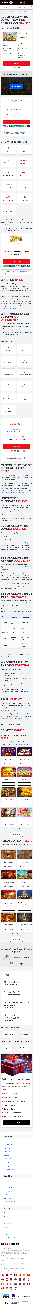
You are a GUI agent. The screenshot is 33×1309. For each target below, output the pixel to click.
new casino (26, 691)
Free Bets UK (7, 1195)
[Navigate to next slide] (29, 1034)
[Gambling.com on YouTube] (6, 1244)
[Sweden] (11, 1288)
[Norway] (24, 1284)
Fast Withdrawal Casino (10, 1198)
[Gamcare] (13, 1296)
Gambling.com (4, 11)
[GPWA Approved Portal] (25, 1302)
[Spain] (7, 1288)
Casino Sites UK (8, 1141)
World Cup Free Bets (9, 1166)
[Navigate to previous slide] (3, 1034)
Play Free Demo (8, 764)
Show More (16, 834)
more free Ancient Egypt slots (15, 493)
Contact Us (7, 1223)
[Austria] (11, 1275)
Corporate (6, 1227)
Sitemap (6, 1234)
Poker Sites (6, 1162)
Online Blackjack (8, 1187)
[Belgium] (15, 1275)
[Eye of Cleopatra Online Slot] (28, 1275)
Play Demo (16, 86)
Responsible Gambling (9, 1231)
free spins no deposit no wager (10, 552)
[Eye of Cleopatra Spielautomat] (11, 1279)
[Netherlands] (15, 1284)
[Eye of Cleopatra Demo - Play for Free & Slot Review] (2, 1275)
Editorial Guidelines (9, 1220)
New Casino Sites (8, 1159)
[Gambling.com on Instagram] (13, 1244)
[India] (28, 1279)
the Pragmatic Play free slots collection (18, 744)
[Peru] (28, 1284)
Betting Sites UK (8, 1148)
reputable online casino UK (9, 490)
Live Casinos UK (8, 1144)
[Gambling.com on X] (2, 1244)
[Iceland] (20, 1279)
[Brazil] (24, 1275)
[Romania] (2, 1288)
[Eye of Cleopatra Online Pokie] (20, 1284)
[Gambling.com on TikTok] (17, 1244)
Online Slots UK (8, 1180)
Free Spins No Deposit (9, 1202)
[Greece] (15, 1279)
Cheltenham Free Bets (10, 1169)
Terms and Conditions (8, 1263)
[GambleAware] (24, 1296)
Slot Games (26, 11)
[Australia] (7, 1275)
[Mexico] (11, 1284)
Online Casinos (13, 11)
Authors (6, 1216)
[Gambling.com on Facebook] (10, 1244)
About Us (6, 1213)
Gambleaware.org (20, 132)
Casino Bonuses (8, 1184)
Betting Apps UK (8, 1151)
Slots (20, 11)
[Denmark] (7, 1279)
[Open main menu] (2, 2)
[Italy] (7, 1284)
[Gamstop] (6, 1296)
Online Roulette (8, 1191)
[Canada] (2, 1279)
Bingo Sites (6, 1155)
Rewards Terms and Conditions (12, 1238)
